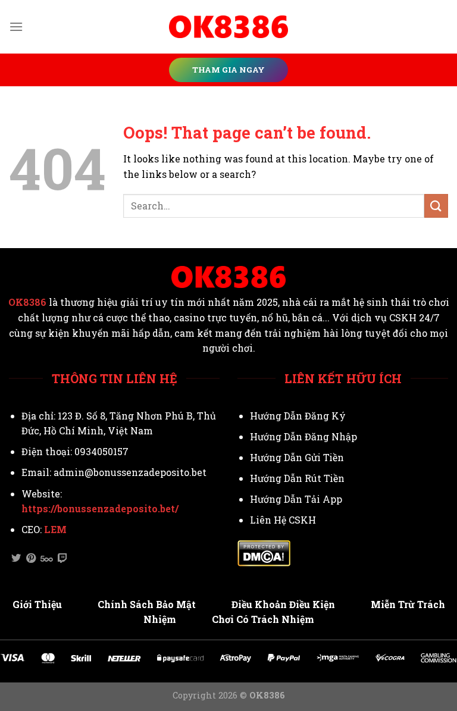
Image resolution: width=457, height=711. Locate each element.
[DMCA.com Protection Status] (263, 552)
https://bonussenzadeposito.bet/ (100, 508)
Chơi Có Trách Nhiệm (263, 619)
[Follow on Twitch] (62, 558)
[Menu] (16, 26)
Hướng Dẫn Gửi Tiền (297, 457)
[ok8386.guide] (228, 26)
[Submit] (436, 205)
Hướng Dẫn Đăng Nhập (303, 436)
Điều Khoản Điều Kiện (283, 604)
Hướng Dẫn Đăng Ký (298, 415)
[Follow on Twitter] (16, 558)
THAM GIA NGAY (228, 69)
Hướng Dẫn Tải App (296, 499)
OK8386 (27, 302)
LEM (55, 529)
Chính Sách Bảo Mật (147, 604)
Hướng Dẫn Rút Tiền (297, 478)
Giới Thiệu (37, 604)
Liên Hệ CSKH (283, 519)
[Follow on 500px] (46, 558)
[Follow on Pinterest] (31, 558)
